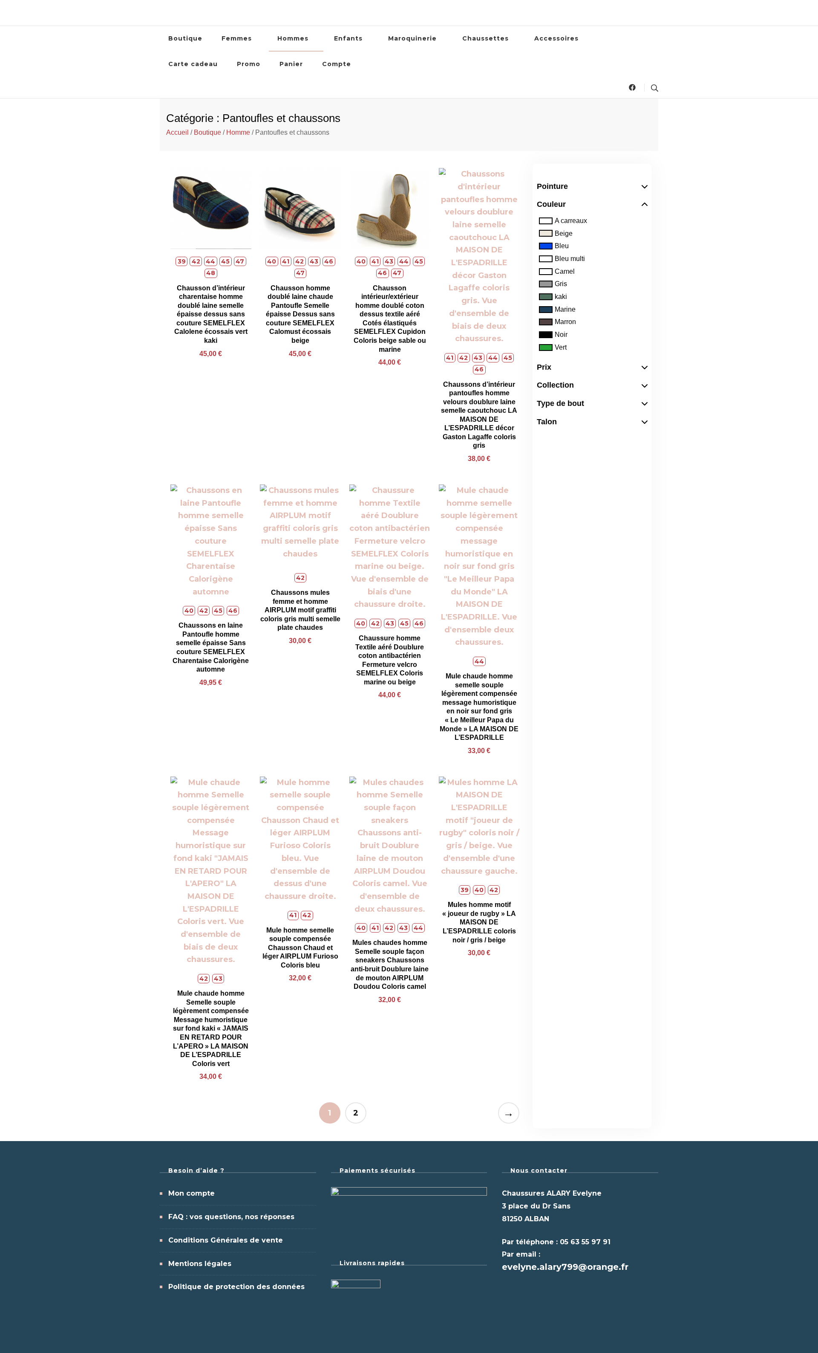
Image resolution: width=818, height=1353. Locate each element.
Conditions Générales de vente (225, 1240)
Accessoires (556, 38)
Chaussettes (485, 38)
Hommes (292, 38)
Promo (248, 64)
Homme (238, 132)
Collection (555, 385)
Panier (291, 64)
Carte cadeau (193, 64)
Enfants (348, 38)
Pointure (552, 186)
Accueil (177, 132)
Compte (336, 64)
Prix (544, 367)
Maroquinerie (412, 38)
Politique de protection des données (236, 1287)
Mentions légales (199, 1264)
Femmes (237, 38)
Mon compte (191, 1193)
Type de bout (560, 403)
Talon (547, 421)
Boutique (185, 38)
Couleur (551, 204)
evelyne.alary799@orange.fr (565, 1267)
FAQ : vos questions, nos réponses (231, 1217)
